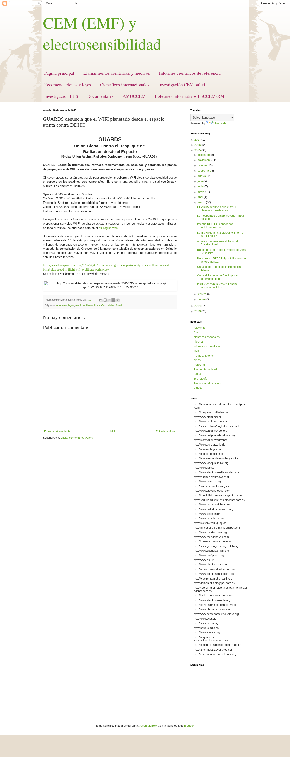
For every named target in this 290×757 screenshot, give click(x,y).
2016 (197, 144)
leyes (71, 305)
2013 (197, 311)
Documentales (100, 96)
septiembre (205, 170)
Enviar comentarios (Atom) (76, 437)
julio (200, 181)
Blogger (189, 725)
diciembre (204, 154)
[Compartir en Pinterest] (118, 300)
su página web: (108, 228)
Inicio (113, 431)
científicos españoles (207, 337)
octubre (203, 165)
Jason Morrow (148, 725)
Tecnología (200, 378)
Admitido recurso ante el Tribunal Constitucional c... (217, 243)
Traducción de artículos (208, 383)
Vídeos (198, 387)
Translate (220, 123)
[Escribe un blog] (105, 300)
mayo (201, 192)
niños (197, 360)
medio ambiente (84, 305)
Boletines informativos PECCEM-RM (189, 96)
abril (201, 197)
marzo (202, 202)
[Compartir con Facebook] (113, 300)
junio (201, 186)
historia (198, 341)
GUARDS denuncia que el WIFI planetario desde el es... (216, 209)
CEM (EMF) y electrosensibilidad (102, 33)
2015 (197, 150)
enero (201, 299)
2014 (197, 305)
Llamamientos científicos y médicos (116, 73)
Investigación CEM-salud (181, 84)
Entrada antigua (166, 431)
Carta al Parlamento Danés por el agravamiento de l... (217, 277)
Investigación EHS (61, 96)
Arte (196, 332)
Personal (199, 364)
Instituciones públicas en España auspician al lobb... (217, 286)
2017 (197, 139)
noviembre (204, 160)
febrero (202, 294)
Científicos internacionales (124, 84)
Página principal (59, 73)
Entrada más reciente (57, 431)
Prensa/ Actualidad (104, 305)
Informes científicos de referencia (190, 73)
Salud (119, 305)
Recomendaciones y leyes (67, 84)
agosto (202, 176)
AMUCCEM (134, 96)
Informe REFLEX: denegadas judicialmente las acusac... (215, 226)
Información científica (207, 346)
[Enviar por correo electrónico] (101, 300)
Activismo (61, 305)
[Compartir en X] (109, 300)
